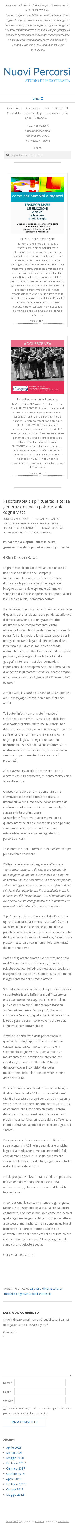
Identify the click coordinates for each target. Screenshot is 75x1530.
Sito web (8, 1401)
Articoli (9, 523)
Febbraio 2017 (16, 1463)
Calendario (14, 108)
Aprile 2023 (13, 1447)
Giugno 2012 (14, 1489)
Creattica (39, 1521)
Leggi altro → (37, 321)
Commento (8, 1334)
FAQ (46, 108)
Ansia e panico (49, 519)
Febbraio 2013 (16, 1484)
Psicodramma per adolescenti (37, 399)
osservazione (13, 532)
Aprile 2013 (13, 1479)
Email (7, 1392)
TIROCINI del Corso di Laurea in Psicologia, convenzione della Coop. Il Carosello (37, 113)
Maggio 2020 (15, 1458)
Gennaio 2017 (15, 1468)
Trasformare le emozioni (37, 239)
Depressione (24, 523)
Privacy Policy (13, 1521)
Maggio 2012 (15, 1495)
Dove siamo (32, 108)
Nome (7, 1383)
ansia (59, 528)
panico (28, 532)
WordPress (63, 1521)
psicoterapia (42, 532)
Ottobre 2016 (15, 1474)
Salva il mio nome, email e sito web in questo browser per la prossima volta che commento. (37, 1410)
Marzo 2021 (14, 1453)
